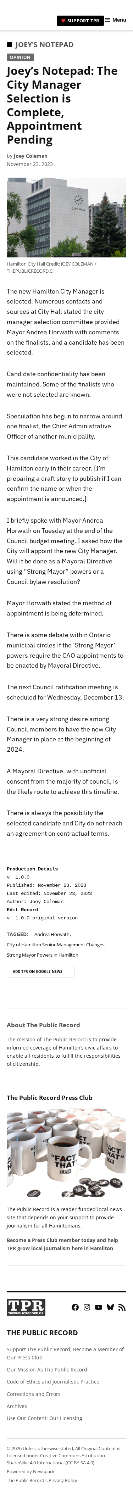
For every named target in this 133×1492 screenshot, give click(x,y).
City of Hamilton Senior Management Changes (55, 945)
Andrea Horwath (52, 934)
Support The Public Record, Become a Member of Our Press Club (65, 1353)
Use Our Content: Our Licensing (44, 1418)
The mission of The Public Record (46, 1039)
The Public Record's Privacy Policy (42, 1480)
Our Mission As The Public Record (47, 1369)
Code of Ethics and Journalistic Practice (53, 1381)
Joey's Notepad (45, 44)
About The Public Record (43, 1025)
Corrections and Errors (34, 1394)
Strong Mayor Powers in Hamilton (42, 955)
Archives (17, 1406)
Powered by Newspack (31, 1472)
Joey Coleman (31, 155)
